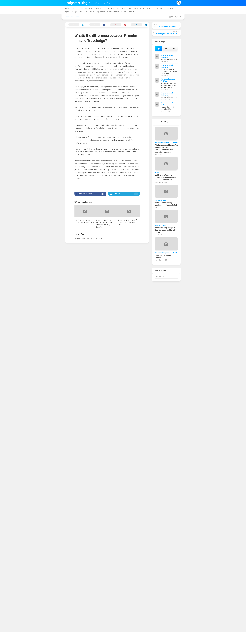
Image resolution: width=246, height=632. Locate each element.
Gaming (129, 8)
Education (160, 8)
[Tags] (174, 48)
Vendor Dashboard (113, 12)
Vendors (123, 12)
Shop (81, 12)
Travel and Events (108, 8)
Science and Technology (93, 8)
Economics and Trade (147, 8)
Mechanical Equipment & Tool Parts (166, 142)
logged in (86, 238)
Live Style (74, 12)
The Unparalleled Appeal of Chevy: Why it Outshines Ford (127, 222)
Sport (67, 12)
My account (101, 12)
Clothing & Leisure (161, 225)
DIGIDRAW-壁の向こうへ (169, 59)
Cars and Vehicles (77, 8)
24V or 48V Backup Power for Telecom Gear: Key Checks (169, 71)
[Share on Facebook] (96, 24)
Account (131, 12)
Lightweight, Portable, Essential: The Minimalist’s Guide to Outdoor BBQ (165, 177)
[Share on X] (75, 24)
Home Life (158, 172)
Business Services (160, 200)
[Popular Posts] (166, 48)
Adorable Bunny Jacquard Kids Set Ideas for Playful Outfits (165, 230)
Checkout (92, 12)
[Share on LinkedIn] (138, 24)
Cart (85, 12)
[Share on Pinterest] (117, 24)
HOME (67, 8)
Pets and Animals (170, 8)
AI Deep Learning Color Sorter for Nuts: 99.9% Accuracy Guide (169, 85)
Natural (136, 8)
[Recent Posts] (158, 48)
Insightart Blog (76, 3)
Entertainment (120, 8)
